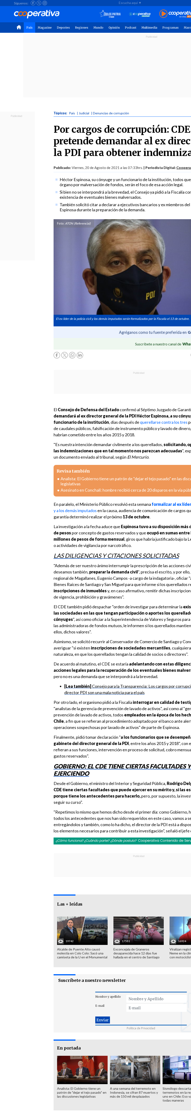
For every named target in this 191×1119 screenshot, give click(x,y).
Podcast (130, 27)
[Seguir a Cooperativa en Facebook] (33, 3)
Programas (170, 27)
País (29, 27)
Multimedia (149, 27)
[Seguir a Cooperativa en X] (39, 3)
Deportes (63, 27)
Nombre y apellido (108, 996)
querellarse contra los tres (164, 422)
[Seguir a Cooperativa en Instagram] (44, 3)
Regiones (81, 27)
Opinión (114, 27)
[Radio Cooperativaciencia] (140, 14)
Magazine (45, 27)
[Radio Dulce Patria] (110, 14)
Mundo (98, 27)
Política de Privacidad (141, 1028)
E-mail (99, 1005)
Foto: (60, 223)
